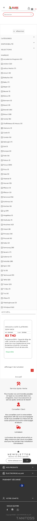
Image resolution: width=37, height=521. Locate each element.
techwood (8, 275)
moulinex (8, 225)
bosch (6, 105)
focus (7, 165)
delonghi (7, 142)
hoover (7, 183)
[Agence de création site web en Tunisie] (25, 518)
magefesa (8, 215)
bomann (7, 100)
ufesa (6, 298)
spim (6, 266)
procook (7, 238)
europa (7, 151)
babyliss (8, 77)
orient (7, 229)
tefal (6, 280)
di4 (5, 146)
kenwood (8, 197)
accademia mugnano (12, 59)
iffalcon (7, 188)
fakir (6, 156)
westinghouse (10, 303)
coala (6, 133)
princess (8, 234)
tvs (6, 293)
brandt (7, 110)
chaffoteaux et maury (12, 123)
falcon (6, 160)
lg (6, 211)
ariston (7, 64)
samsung (8, 247)
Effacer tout (18, 31)
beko (6, 82)
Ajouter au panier (18, 355)
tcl (5, 270)
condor (7, 137)
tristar (7, 284)
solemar (7, 257)
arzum (7, 73)
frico (6, 169)
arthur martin (9, 68)
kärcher (7, 206)
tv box (6, 289)
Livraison (18, 432)
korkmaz (8, 202)
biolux (6, 96)
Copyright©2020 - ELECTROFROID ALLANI (18, 515)
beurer (6, 91)
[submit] (31, 14)
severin (7, 252)
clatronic (7, 128)
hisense (7, 179)
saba (6, 243)
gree (6, 174)
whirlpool (8, 307)
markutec (7, 220)
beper (6, 87)
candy (7, 119)
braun (7, 114)
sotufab (8, 261)
